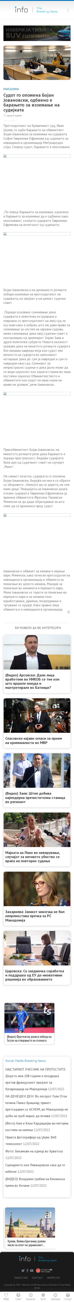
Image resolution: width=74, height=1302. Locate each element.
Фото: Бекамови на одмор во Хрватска (34, 1151)
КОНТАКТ (37, 1277)
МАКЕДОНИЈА (11, 89)
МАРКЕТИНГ (21, 1277)
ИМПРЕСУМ (53, 1277)
